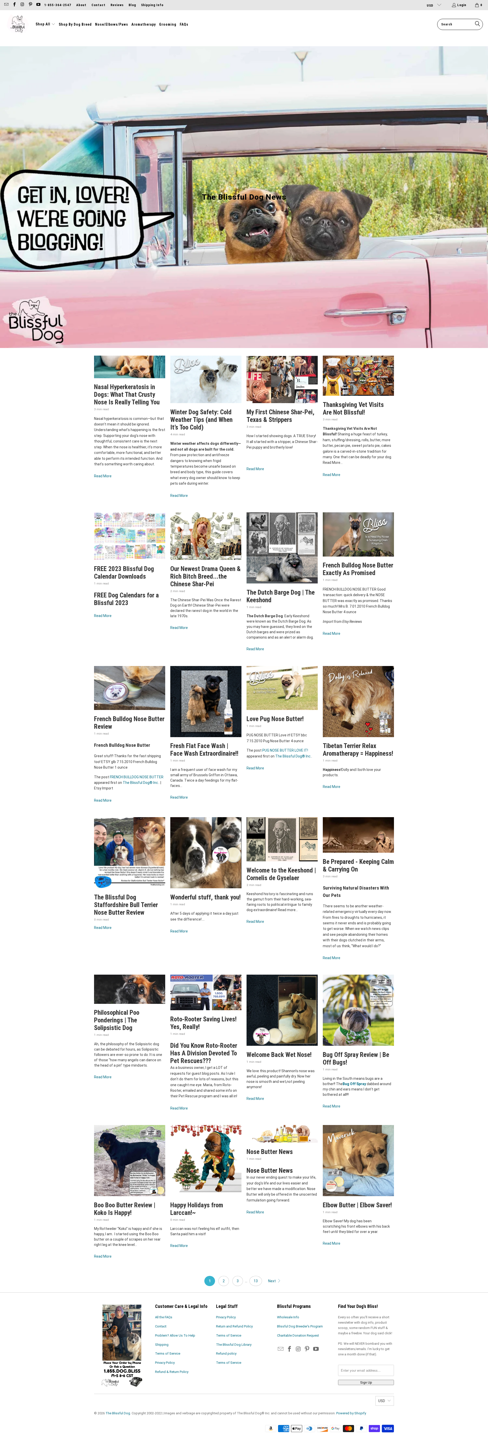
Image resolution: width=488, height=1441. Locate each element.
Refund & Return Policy (171, 1372)
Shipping (162, 1345)
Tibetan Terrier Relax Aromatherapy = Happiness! (358, 749)
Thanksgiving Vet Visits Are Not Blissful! (353, 408)
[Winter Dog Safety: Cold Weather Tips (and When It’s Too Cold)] (205, 379)
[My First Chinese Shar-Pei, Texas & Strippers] (282, 379)
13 (256, 1281)
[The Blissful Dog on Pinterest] (30, 5)
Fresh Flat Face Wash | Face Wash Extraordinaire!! (204, 749)
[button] (45, 24)
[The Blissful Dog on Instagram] (22, 5)
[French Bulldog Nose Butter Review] (129, 688)
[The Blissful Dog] (17, 24)
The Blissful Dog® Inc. (141, 783)
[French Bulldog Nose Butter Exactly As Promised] (358, 534)
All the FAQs (163, 1317)
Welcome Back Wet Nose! (279, 1054)
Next (272, 1281)
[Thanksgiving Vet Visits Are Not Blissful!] (358, 376)
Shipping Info (152, 5)
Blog (132, 5)
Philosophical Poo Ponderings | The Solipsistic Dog (116, 1020)
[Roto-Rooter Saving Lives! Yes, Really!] (205, 992)
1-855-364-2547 (57, 5)
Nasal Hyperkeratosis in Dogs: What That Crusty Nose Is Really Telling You (127, 394)
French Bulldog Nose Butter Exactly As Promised (358, 569)
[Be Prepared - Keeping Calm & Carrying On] (358, 835)
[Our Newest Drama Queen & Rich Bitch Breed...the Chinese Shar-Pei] (205, 536)
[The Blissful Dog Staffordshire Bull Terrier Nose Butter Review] (129, 852)
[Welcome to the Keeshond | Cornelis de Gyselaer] (282, 839)
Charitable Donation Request (298, 1335)
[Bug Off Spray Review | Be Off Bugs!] (358, 1010)
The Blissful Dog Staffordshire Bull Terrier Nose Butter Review (126, 905)
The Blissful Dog (117, 1413)
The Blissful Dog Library (233, 1345)
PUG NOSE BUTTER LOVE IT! (285, 750)
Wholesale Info (288, 1317)
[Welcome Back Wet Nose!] (282, 1010)
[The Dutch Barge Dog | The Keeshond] (282, 547)
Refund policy (226, 1353)
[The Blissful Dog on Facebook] (14, 5)
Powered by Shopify (351, 1413)
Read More (103, 476)
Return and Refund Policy (234, 1326)
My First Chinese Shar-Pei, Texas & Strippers (280, 415)
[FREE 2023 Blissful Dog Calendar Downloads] (129, 536)
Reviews (117, 5)
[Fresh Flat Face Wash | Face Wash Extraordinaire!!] (205, 701)
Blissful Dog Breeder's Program (300, 1326)
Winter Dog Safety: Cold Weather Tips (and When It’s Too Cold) (201, 419)
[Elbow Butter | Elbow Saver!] (358, 1160)
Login (461, 5)
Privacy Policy (165, 1363)
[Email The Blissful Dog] (6, 5)
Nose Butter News (270, 1151)
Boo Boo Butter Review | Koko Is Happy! (124, 1208)
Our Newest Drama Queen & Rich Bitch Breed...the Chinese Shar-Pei (205, 576)
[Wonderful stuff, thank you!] (205, 852)
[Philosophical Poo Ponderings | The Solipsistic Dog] (129, 989)
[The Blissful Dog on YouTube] (38, 5)
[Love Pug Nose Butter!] (282, 688)
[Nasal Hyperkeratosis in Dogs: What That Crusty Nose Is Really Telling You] (129, 367)
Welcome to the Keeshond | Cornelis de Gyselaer (281, 874)
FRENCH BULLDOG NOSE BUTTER (136, 777)
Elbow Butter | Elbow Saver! (357, 1205)
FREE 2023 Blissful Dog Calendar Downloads (124, 572)
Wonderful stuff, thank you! (205, 897)
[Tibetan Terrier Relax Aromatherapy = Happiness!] (358, 701)
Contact (98, 5)
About (81, 5)
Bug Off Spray (354, 1084)
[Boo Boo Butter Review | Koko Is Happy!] (129, 1160)
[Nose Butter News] (282, 1134)
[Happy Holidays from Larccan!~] (205, 1160)
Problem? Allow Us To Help (175, 1335)
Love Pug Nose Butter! (275, 719)
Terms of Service (167, 1353)
